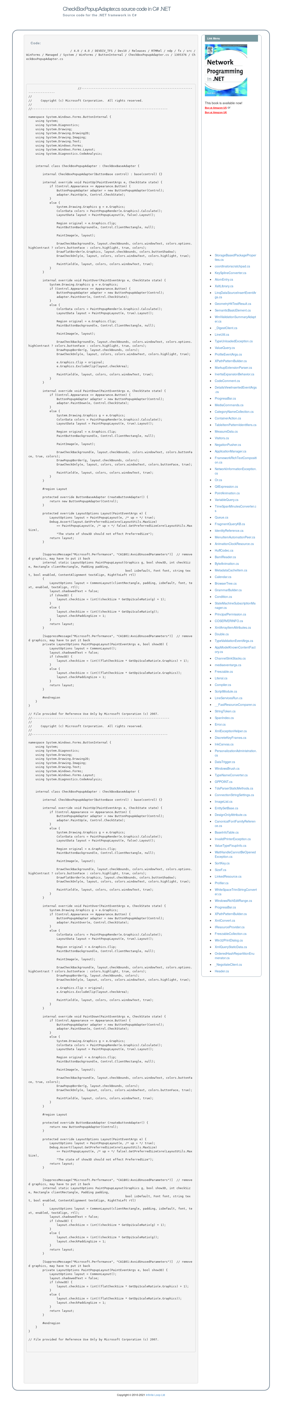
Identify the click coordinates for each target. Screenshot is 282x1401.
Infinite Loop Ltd (155, 1395)
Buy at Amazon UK (216, 112)
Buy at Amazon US (216, 107)
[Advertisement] (222, 185)
